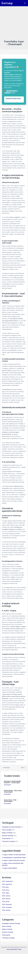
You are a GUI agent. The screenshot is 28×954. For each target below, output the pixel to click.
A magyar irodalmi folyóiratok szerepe (13, 860)
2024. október (6, 910)
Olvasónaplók (7, 784)
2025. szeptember (7, 881)
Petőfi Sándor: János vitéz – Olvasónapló (13, 791)
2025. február (6, 898)
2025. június (5, 890)
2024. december (7, 904)
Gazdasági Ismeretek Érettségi (11, 827)
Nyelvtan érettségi (7, 835)
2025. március (6, 896)
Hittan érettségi (6, 830)
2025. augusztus (7, 884)
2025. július (5, 887)
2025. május (5, 893)
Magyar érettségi (7, 832)
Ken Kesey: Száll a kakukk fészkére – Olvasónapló (12, 781)
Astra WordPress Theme (14, 949)
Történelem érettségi (8, 841)
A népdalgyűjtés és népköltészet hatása (14, 857)
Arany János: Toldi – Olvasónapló (10, 800)
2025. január (5, 901)
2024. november (7, 907)
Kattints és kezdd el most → (13, 99)
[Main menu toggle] (24, 3)
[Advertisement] (14, 25)
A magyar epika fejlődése (9, 868)
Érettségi (7, 3)
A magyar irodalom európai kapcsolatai (13, 854)
